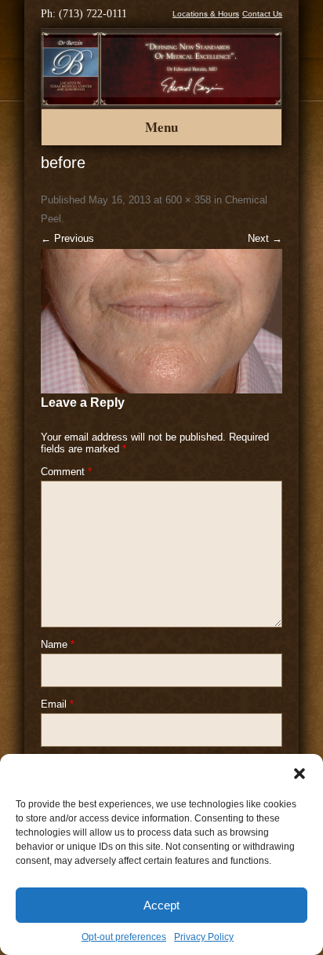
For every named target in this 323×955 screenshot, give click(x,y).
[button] (299, 773)
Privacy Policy (204, 936)
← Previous (67, 238)
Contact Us (262, 13)
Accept (161, 905)
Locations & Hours (205, 13)
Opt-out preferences (124, 936)
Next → (265, 238)
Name (57, 644)
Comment (66, 472)
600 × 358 (188, 200)
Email (57, 704)
